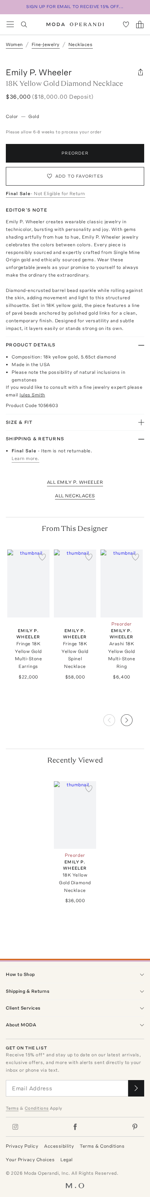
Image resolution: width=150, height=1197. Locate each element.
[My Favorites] (126, 24)
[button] (132, 718)
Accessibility (59, 1146)
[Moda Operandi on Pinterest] (134, 1126)
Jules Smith (32, 395)
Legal (66, 1159)
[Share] (140, 72)
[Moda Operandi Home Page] (75, 24)
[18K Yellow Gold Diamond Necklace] (75, 815)
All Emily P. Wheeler (75, 482)
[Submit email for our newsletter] (136, 1088)
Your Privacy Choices (30, 1159)
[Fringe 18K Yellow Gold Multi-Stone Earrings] (28, 584)
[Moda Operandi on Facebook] (75, 1126)
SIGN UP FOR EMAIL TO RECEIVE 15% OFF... (75, 6)
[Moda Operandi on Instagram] (15, 1126)
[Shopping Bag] (139, 24)
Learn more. (25, 458)
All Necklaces (75, 495)
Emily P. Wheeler (39, 72)
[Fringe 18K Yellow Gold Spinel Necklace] (75, 584)
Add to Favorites (79, 176)
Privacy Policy (22, 1146)
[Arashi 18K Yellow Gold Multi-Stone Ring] (121, 584)
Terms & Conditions (102, 1146)
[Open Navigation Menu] (10, 24)
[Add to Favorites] (42, 556)
